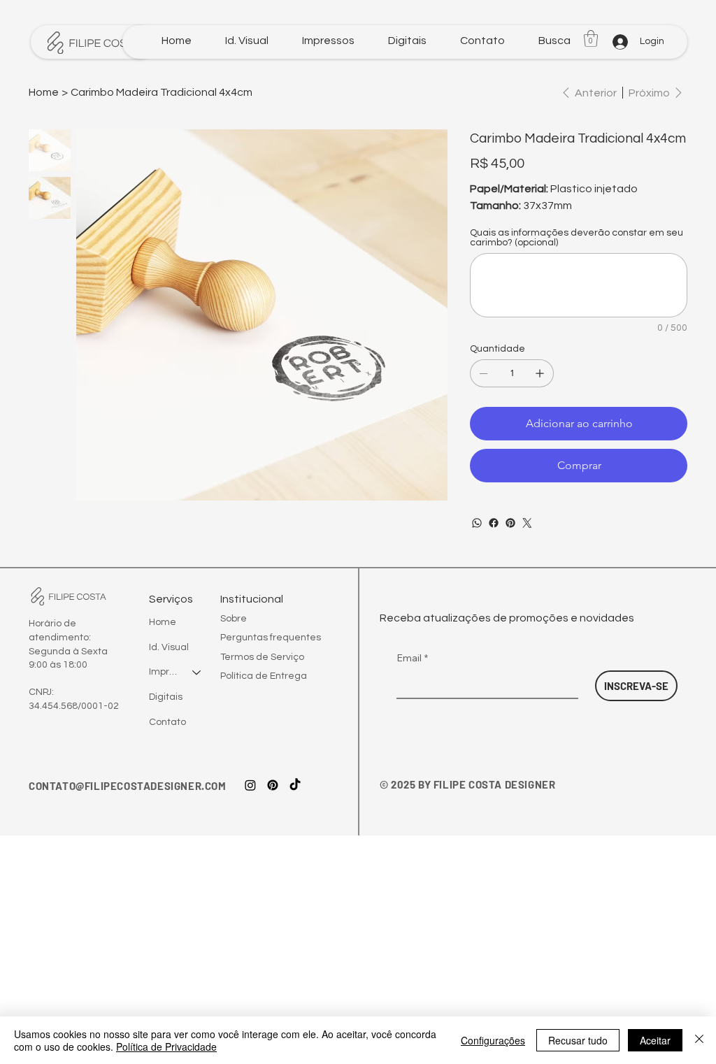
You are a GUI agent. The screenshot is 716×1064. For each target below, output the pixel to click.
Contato (167, 722)
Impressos (164, 672)
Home (162, 622)
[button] (554, 40)
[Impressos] (197, 672)
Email (412, 658)
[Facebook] (494, 523)
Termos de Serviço (262, 657)
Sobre (233, 619)
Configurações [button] (493, 1040)
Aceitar (655, 1040)
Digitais (165, 697)
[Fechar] (699, 1040)
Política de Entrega (263, 676)
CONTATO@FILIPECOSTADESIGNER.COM (128, 785)
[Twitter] (527, 523)
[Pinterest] (510, 523)
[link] (591, 38)
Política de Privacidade (166, 1047)
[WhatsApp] (477, 523)
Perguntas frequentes (270, 637)
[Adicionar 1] (540, 373)
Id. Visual (169, 647)
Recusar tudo (578, 1040)
